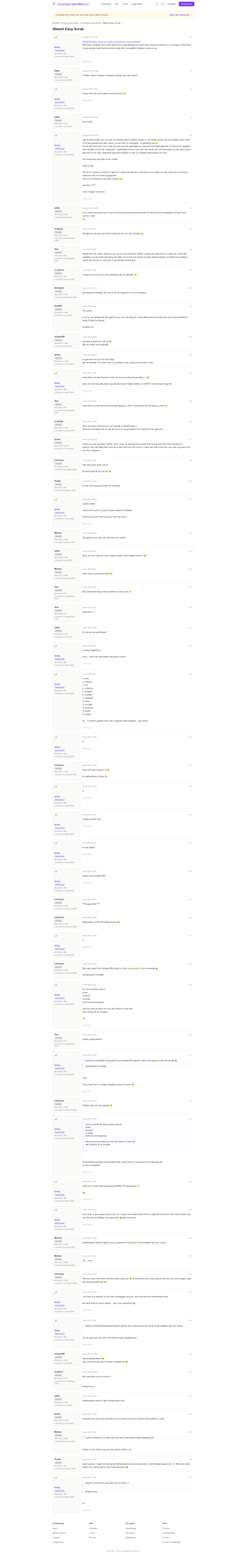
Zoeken (56, 1537)
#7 (191, 229)
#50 (190, 1320)
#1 (191, 37)
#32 (190, 815)
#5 (191, 135)
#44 (190, 1181)
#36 (190, 917)
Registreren (186, 4)
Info (116, 4)
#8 (191, 249)
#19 (190, 481)
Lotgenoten (137, 4)
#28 (190, 674)
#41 (190, 1055)
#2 (191, 71)
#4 (191, 117)
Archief (56, 23)
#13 (190, 355)
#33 (190, 843)
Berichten (130, 1533)
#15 (190, 401)
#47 (190, 1256)
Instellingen (131, 1528)
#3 (191, 89)
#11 (190, 306)
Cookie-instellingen (171, 1542)
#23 (190, 569)
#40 (190, 1035)
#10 (190, 288)
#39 (190, 985)
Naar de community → (181, 15)
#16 (190, 421)
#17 (190, 439)
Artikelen (93, 1528)
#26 (190, 628)
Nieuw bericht (59, 1533)
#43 (190, 1119)
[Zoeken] (157, 4)
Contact (166, 1537)
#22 (190, 551)
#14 (190, 373)
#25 (190, 607)
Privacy (165, 1528)
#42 (190, 1101)
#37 (190, 935)
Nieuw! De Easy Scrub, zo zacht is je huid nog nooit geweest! (111, 41)
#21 (190, 533)
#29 (190, 737)
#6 (191, 208)
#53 (190, 1396)
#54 (190, 1414)
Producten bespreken (90, 23)
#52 (190, 1372)
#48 (190, 1274)
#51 (190, 1354)
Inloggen (172, 4)
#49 (190, 1292)
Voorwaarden (168, 1533)
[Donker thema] (162, 4)
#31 (190, 786)
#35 (190, 899)
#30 (190, 765)
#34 (190, 871)
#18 (190, 460)
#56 (190, 1459)
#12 (190, 337)
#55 (190, 1432)
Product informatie (69, 23)
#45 (190, 1210)
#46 (190, 1238)
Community (106, 4)
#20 (190, 499)
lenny (57, 47)
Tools (125, 4)
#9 (191, 270)
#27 (190, 646)
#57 (190, 1477)
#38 (190, 964)
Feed (55, 1528)
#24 (190, 587)
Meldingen (131, 1537)
